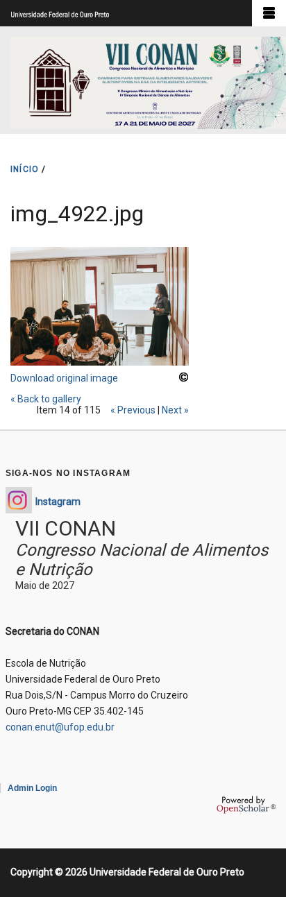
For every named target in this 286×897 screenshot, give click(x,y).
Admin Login (32, 788)
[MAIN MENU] (269, 13)
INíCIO (24, 169)
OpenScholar (246, 805)
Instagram (58, 501)
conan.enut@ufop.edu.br (60, 727)
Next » (175, 410)
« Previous (132, 410)
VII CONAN (65, 528)
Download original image (64, 378)
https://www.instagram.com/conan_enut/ (19, 500)
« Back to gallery (45, 398)
